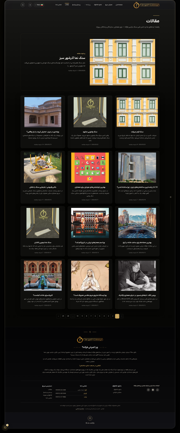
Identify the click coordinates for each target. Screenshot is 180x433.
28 (68, 316)
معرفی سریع (108, 5)
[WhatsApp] (157, 390)
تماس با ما (59, 5)
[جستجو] (23, 5)
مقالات (67, 5)
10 (77, 316)
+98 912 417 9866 (60, 397)
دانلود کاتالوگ (98, 5)
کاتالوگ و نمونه (47, 395)
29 (63, 316)
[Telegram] (153, 390)
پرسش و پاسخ (76, 5)
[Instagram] (148, 390)
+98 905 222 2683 (60, 390)
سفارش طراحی (117, 392)
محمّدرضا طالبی (80, 409)
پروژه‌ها (88, 5)
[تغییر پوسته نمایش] (30, 5)
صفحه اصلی (119, 5)
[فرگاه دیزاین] (146, 5)
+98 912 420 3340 (60, 393)
